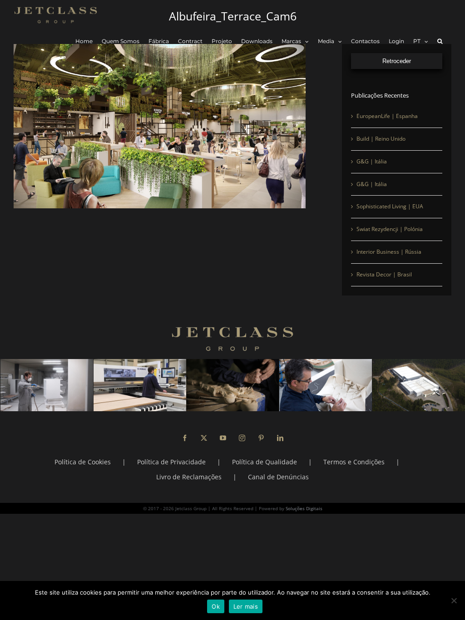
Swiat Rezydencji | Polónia (389, 229)
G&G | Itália (371, 161)
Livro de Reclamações (189, 476)
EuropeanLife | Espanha (387, 116)
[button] (439, 41)
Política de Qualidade (264, 462)
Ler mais (245, 606)
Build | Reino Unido (381, 139)
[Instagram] (242, 438)
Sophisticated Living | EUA (389, 206)
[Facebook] (185, 438)
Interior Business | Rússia (388, 252)
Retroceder (396, 61)
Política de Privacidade (171, 462)
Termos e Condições (354, 462)
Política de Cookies (82, 462)
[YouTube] (223, 438)
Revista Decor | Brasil (384, 274)
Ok (216, 606)
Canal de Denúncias (278, 476)
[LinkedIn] (280, 438)
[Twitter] (204, 438)
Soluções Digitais (304, 508)
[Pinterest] (261, 438)
